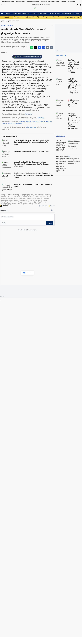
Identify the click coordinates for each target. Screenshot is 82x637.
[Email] (47, 47)
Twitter (28, 121)
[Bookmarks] (77, 4)
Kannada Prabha (20, 1)
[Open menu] (1, 4)
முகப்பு (8, 13)
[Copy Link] (51, 47)
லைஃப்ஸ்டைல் (67, 13)
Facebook (22, 121)
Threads (4, 124)
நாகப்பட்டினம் (7, 25)
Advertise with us (59, 51)
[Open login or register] (80, 4)
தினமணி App (31, 127)
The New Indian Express (7, 1)
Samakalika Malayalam (33, 1)
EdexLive (63, 1)
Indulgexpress (55, 1)
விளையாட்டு (54, 13)
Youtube (42, 121)
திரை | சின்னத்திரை (39, 13)
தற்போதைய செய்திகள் (21, 13)
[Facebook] (39, 47)
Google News (17, 124)
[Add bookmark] (52, 25)
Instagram (35, 121)
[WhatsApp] (31, 47)
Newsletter (28, 114)
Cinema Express (45, 1)
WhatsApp (41, 118)
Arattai (10, 124)
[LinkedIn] (43, 47)
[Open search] (4, 4)
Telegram (49, 121)
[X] (35, 47)
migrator (4, 52)
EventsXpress (71, 1)
